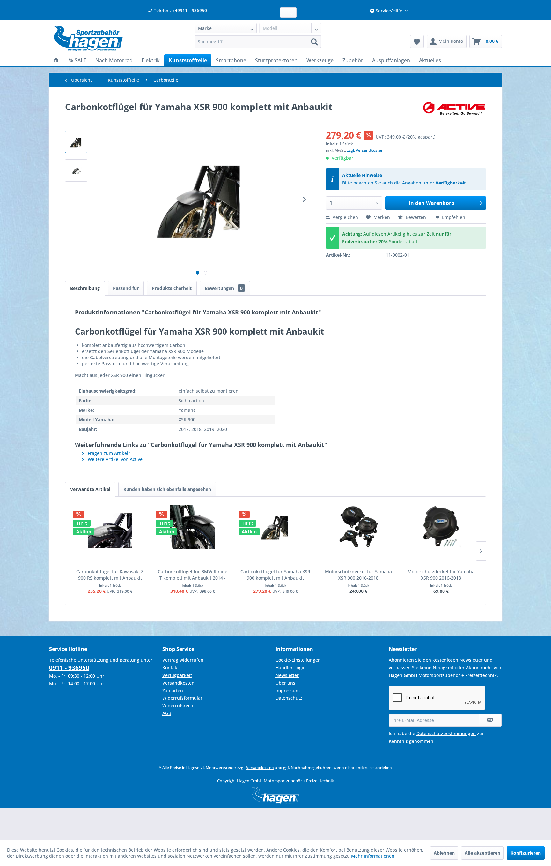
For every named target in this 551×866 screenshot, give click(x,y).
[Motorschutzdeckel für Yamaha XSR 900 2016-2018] (358, 527)
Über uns (285, 683)
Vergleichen (344, 217)
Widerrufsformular (182, 698)
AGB (166, 713)
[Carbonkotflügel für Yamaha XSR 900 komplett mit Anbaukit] (275, 527)
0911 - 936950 (69, 668)
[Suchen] (314, 41)
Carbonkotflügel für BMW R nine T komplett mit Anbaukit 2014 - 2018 (192, 575)
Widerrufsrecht (178, 706)
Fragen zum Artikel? (108, 453)
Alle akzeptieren (482, 853)
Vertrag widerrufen (182, 660)
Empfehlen (453, 217)
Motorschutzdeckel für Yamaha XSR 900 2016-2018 (358, 575)
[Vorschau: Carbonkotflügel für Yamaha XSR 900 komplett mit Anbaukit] (76, 142)
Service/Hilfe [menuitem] (389, 11)
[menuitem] (258, 41)
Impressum (288, 691)
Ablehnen (444, 853)
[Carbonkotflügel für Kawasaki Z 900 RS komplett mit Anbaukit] (110, 527)
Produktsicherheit (172, 288)
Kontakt (170, 668)
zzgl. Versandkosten (365, 150)
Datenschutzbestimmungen (446, 733)
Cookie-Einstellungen (298, 660)
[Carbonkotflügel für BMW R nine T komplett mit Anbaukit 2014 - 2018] (193, 527)
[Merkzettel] (417, 41)
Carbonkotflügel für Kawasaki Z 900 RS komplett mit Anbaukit (109, 575)
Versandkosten (178, 683)
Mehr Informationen (372, 856)
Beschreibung (85, 288)
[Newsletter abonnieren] (490, 720)
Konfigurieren (526, 853)
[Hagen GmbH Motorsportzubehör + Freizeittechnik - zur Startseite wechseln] (88, 38)
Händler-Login (291, 668)
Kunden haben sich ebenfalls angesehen (167, 489)
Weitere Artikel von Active (114, 459)
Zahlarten (172, 691)
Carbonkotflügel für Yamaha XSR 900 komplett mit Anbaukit (275, 575)
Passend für (126, 288)
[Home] (56, 60)
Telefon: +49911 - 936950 (179, 10)
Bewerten (415, 217)
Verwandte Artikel (90, 489)
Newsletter (287, 675)
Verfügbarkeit (451, 183)
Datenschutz (289, 698)
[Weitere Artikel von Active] (454, 113)
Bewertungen (224, 288)
